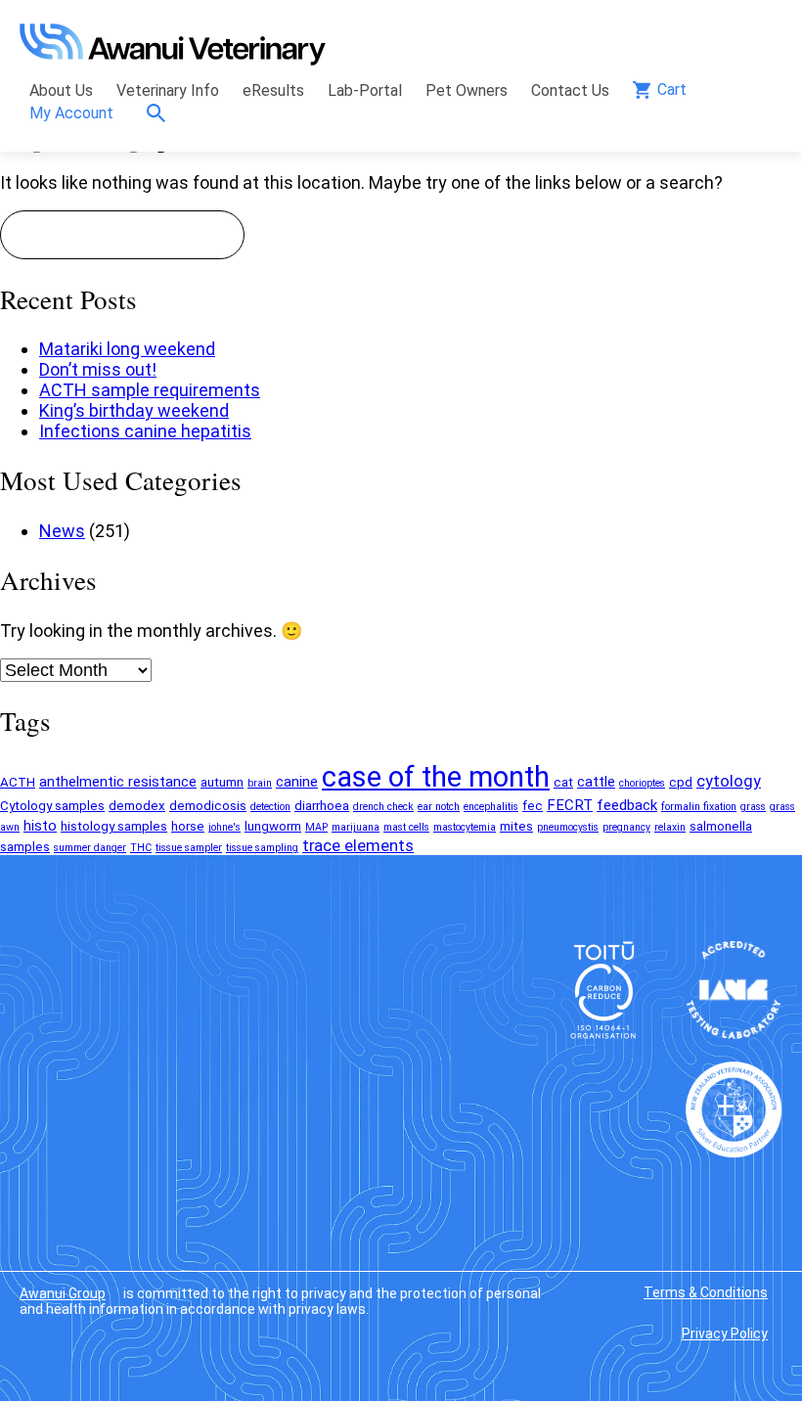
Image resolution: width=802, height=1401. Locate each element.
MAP (316, 827)
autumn (222, 782)
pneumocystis (568, 827)
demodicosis (207, 805)
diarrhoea (321, 805)
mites (516, 826)
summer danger (90, 847)
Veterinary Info (167, 90)
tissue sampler (189, 847)
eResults (273, 90)
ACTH (17, 782)
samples (25, 846)
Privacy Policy (725, 1333)
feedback (627, 805)
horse (187, 826)
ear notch (439, 806)
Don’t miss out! (97, 369)
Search (161, 113)
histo (40, 826)
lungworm (273, 826)
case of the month (436, 776)
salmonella (721, 826)
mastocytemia (464, 827)
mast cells (406, 827)
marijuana (355, 827)
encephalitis (491, 806)
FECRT (570, 805)
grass (753, 806)
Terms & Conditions (706, 1292)
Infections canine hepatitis (145, 431)
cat (563, 782)
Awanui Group (63, 1293)
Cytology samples (52, 805)
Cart (672, 89)
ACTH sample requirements (149, 390)
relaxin (670, 827)
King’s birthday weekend (134, 410)
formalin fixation (698, 806)
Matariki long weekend (127, 349)
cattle (596, 782)
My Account (71, 113)
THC (141, 847)
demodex (137, 805)
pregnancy (626, 827)
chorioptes (642, 783)
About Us (61, 90)
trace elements (358, 845)
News (62, 530)
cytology (728, 781)
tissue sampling (262, 847)
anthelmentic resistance (118, 782)
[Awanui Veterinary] (173, 59)
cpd (680, 782)
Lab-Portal (365, 90)
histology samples (114, 826)
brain (259, 783)
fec (532, 805)
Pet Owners (466, 90)
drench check (383, 806)
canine (297, 782)
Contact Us (570, 90)
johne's (224, 827)
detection (270, 806)
